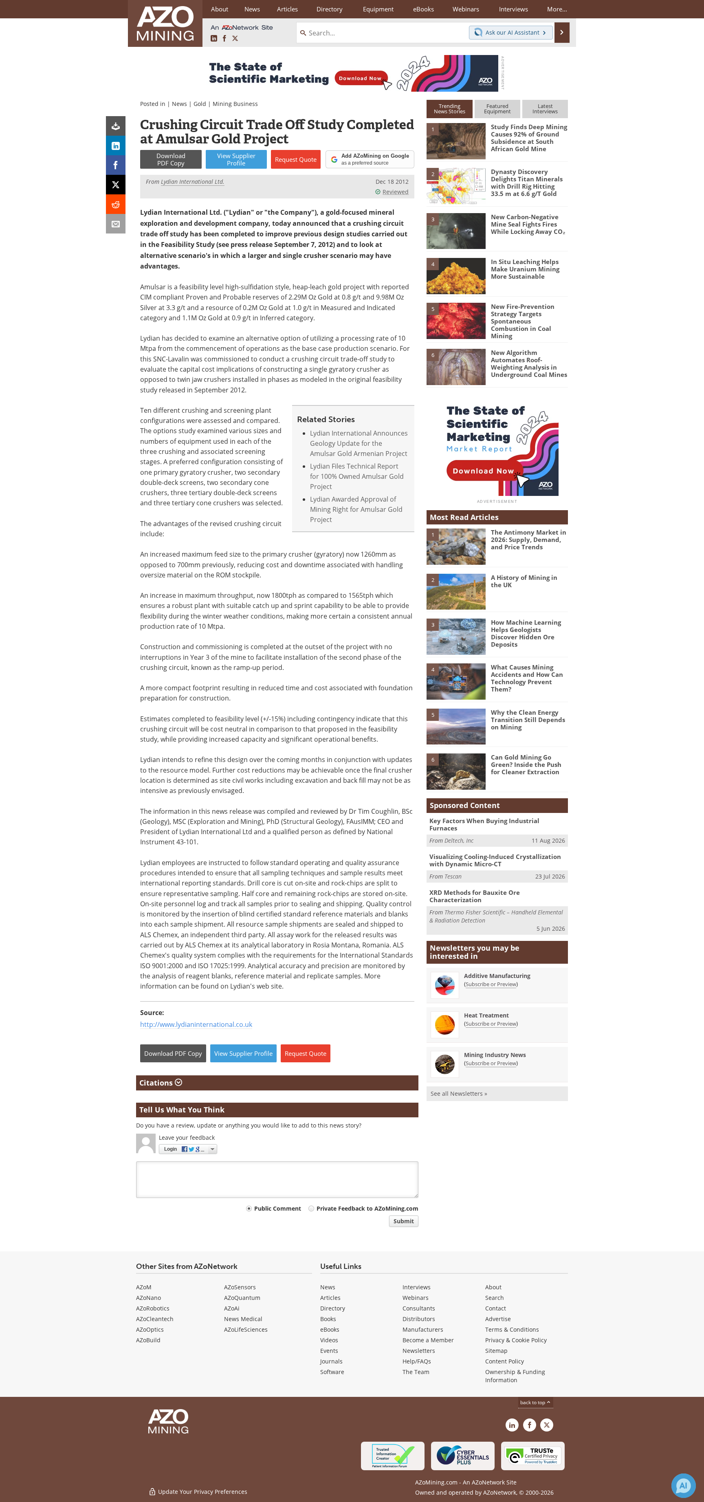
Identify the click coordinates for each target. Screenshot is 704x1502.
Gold (200, 104)
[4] (456, 275)
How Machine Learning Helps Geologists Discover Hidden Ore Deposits (526, 633)
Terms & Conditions (512, 1329)
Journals (331, 1361)
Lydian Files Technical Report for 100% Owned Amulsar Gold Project (357, 476)
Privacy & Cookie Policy (516, 1340)
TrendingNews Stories (449, 108)
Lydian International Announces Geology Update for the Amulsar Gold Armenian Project (359, 443)
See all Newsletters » (459, 1093)
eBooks (329, 1329)
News (179, 104)
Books (328, 1319)
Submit (404, 1221)
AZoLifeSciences (246, 1329)
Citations (157, 1083)
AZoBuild (148, 1340)
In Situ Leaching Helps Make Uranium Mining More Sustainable (525, 269)
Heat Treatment (486, 1015)
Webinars (416, 1298)
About (493, 1287)
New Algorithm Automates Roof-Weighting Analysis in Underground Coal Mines (529, 363)
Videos (329, 1340)
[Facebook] (115, 165)
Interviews (417, 1287)
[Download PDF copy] (115, 126)
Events (329, 1350)
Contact (495, 1308)
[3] (456, 230)
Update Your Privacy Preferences (201, 1491)
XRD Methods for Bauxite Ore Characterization (474, 896)
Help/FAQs (417, 1361)
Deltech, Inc (458, 840)
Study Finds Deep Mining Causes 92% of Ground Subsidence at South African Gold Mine (529, 138)
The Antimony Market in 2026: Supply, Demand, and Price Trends (528, 539)
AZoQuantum (242, 1298)
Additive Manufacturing (497, 976)
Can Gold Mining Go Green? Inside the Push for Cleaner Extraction (526, 764)
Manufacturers (423, 1329)
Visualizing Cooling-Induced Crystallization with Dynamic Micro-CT (495, 860)
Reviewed (396, 192)
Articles (330, 1298)
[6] (456, 366)
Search (494, 1298)
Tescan (453, 876)
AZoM (144, 1287)
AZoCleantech (155, 1319)
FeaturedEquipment (497, 108)
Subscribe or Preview (491, 984)
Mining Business (235, 104)
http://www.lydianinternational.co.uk (196, 1024)
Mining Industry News (495, 1055)
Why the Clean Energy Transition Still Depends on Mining (528, 719)
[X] (115, 184)
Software (332, 1372)
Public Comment (277, 1208)
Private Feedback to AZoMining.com (367, 1208)
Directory (330, 9)
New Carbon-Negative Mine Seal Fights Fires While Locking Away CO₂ (528, 224)
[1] (456, 140)
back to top (533, 1402)
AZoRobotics (152, 1308)
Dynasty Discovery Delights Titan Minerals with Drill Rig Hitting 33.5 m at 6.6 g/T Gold (527, 182)
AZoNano (148, 1298)
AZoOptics (150, 1329)
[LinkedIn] (115, 145)
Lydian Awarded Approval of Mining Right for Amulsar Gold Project (356, 509)
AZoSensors (240, 1287)
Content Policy (504, 1361)
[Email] (115, 223)
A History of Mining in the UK (524, 581)
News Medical (243, 1319)
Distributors (419, 1319)
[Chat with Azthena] (683, 1485)
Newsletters (419, 1350)
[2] (456, 185)
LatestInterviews (545, 108)
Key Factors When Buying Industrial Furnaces (484, 824)
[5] (456, 320)
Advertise (498, 1319)
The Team (416, 1372)
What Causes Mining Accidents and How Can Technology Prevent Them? (527, 678)
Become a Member (428, 1340)
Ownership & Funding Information (515, 1376)
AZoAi (232, 1308)
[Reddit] (115, 204)
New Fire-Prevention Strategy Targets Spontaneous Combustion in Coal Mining (522, 321)
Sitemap (496, 1350)
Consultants (419, 1308)
